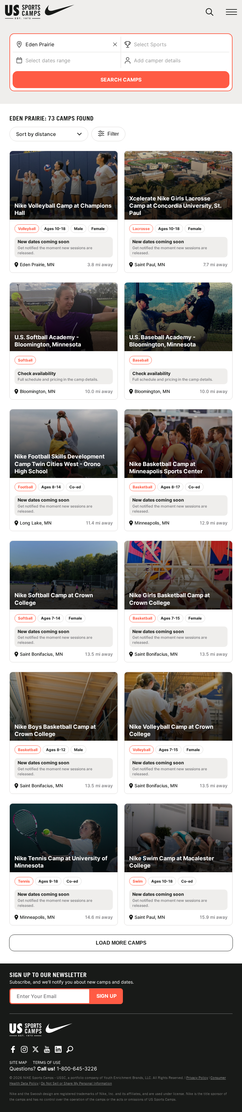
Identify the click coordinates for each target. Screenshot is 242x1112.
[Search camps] (69, 1049)
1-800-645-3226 (77, 1068)
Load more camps (121, 943)
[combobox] (72, 44)
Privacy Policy (197, 1077)
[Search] (209, 12)
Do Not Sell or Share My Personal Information (76, 1083)
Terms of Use (46, 1062)
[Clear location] (115, 44)
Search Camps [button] (121, 79)
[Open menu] (231, 12)
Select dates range (48, 60)
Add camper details (157, 60)
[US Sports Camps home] (39, 12)
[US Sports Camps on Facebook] (12, 1049)
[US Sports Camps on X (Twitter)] (35, 1049)
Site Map (18, 1062)
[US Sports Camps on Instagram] (24, 1049)
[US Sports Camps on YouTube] (46, 1049)
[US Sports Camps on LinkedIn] (58, 1049)
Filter (113, 134)
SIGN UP (106, 996)
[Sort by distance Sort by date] (48, 134)
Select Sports (150, 44)
